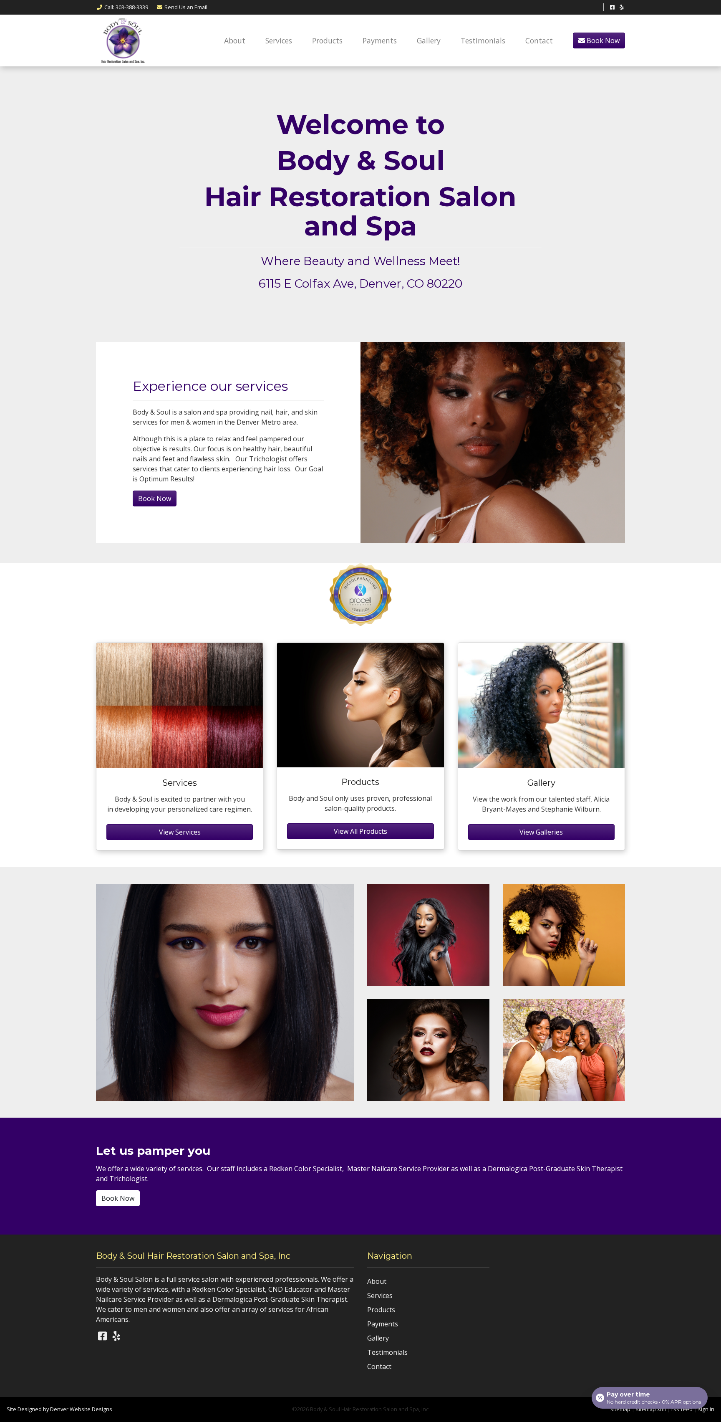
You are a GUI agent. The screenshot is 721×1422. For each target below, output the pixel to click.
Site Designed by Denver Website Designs (59, 1409)
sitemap (620, 1409)
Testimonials (483, 40)
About (234, 40)
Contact (539, 40)
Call (126, 7)
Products (327, 40)
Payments (380, 40)
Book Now (602, 40)
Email (185, 7)
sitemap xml (651, 1409)
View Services (180, 832)
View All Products (360, 831)
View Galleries (541, 832)
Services (278, 40)
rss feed (682, 1409)
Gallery (429, 40)
